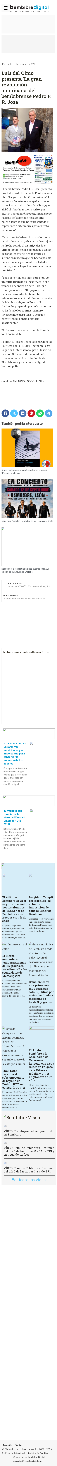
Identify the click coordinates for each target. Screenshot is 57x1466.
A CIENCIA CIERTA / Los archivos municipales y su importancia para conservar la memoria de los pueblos (14, 753)
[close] (6, 8)
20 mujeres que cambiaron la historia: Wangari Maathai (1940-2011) (14, 817)
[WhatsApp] (40, 413)
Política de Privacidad (13, 1453)
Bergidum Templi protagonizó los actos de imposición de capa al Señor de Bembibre (41, 906)
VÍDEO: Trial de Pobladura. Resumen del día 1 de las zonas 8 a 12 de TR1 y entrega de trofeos (29, 1151)
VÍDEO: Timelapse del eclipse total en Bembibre (28, 1132)
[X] (14, 413)
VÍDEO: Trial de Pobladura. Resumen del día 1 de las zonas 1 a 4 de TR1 (29, 1169)
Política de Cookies (38, 1453)
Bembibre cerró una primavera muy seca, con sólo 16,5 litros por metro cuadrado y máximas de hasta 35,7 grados (41, 992)
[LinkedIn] (22, 413)
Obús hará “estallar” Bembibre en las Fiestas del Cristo (27, 521)
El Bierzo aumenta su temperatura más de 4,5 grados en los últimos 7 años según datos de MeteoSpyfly (14, 966)
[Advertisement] (28, 1312)
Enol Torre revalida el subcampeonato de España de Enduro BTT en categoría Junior (13, 1079)
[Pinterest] (31, 413)
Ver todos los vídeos (29, 1179)
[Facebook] (5, 413)
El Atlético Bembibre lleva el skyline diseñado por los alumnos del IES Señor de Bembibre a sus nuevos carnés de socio (14, 909)
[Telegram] (48, 413)
